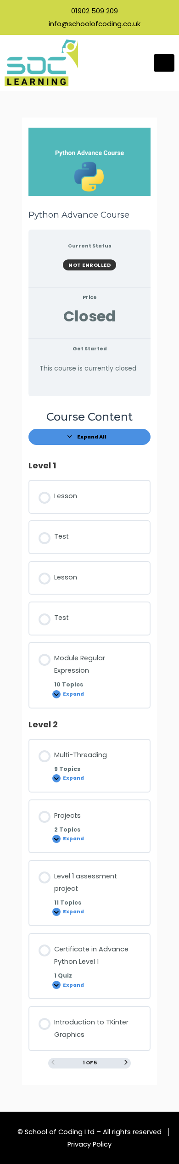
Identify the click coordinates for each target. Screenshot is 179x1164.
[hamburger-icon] (164, 63)
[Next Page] (126, 1063)
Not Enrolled (89, 265)
